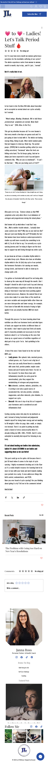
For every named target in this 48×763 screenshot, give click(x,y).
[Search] (31, 6)
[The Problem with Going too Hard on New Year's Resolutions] (24, 532)
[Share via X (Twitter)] (12, 497)
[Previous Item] (10, 702)
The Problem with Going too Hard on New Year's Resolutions (23, 550)
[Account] (36, 6)
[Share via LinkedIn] (18, 497)
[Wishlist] (40, 6)
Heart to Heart (8, 489)
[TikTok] (26, 657)
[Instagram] (16, 657)
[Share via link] (24, 497)
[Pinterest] (32, 657)
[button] (34, 14)
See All (41, 515)
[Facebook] (21, 657)
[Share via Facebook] (6, 497)
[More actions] (41, 27)
